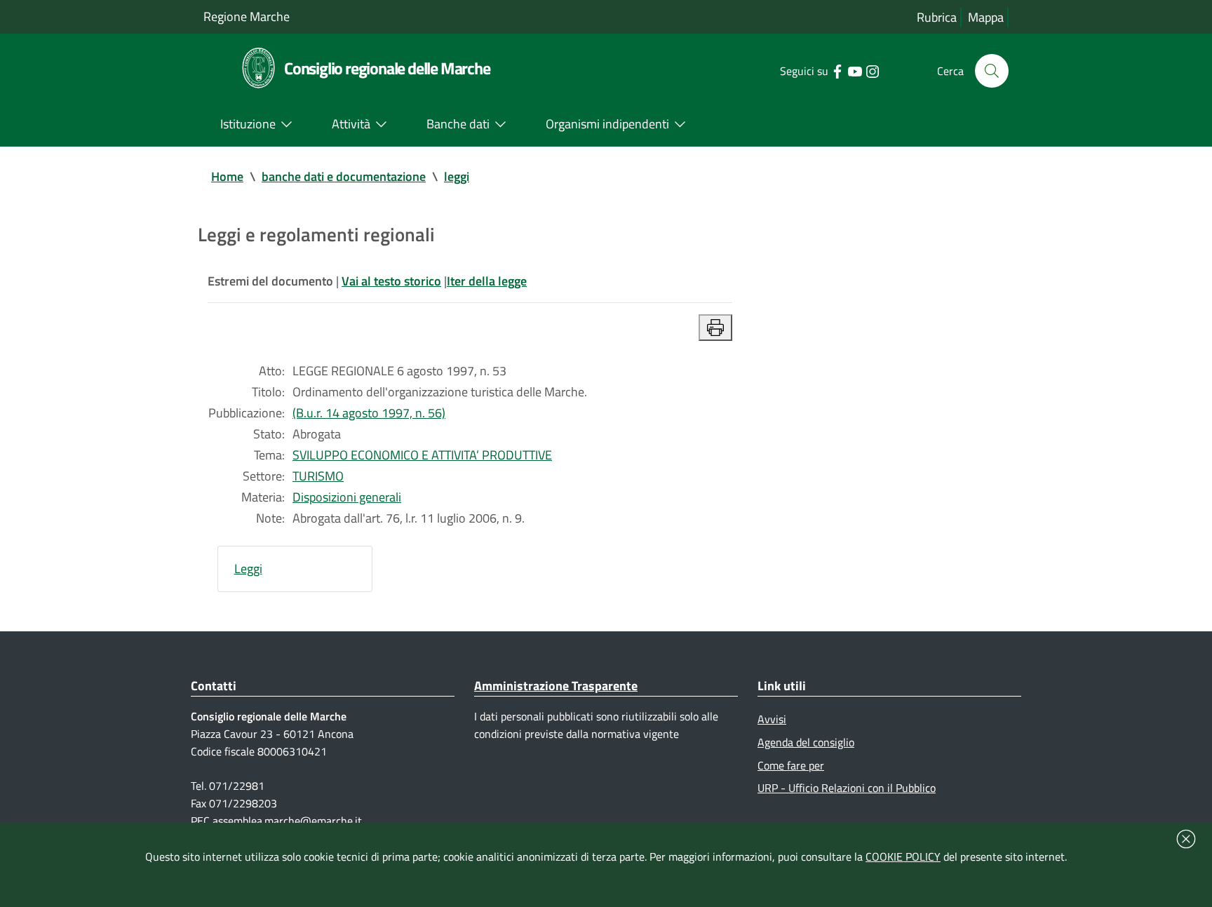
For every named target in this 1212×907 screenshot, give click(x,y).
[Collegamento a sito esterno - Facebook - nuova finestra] (837, 70)
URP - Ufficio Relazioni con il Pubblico (847, 787)
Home (227, 176)
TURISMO (318, 475)
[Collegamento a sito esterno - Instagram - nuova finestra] (872, 70)
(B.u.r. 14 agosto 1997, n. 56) (368, 412)
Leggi (248, 568)
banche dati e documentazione (344, 176)
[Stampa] (715, 327)
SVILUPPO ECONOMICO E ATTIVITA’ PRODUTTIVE (422, 454)
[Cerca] (992, 71)
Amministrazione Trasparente (556, 685)
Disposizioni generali (346, 497)
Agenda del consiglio (806, 742)
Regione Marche (246, 16)
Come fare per (791, 765)
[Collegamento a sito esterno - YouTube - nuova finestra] (854, 70)
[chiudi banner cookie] (1186, 839)
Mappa (986, 17)
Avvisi (772, 719)
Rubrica (937, 17)
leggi (456, 176)
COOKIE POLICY (903, 856)
